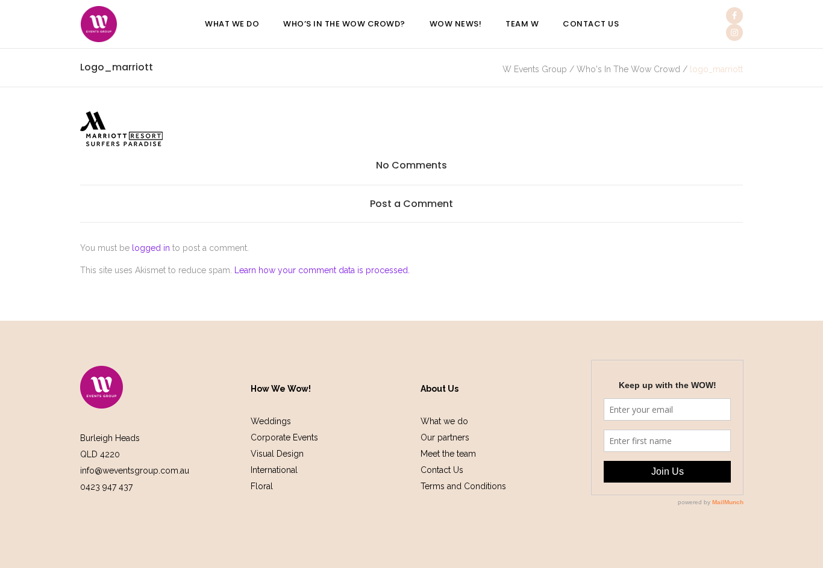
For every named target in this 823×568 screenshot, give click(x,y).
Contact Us (442, 470)
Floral (262, 486)
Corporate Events (284, 437)
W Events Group (534, 69)
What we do (444, 421)
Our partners (445, 437)
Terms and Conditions (463, 486)
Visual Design (277, 453)
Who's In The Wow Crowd (628, 69)
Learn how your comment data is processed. (322, 270)
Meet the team (448, 453)
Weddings (271, 421)
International (274, 470)
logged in (151, 248)
